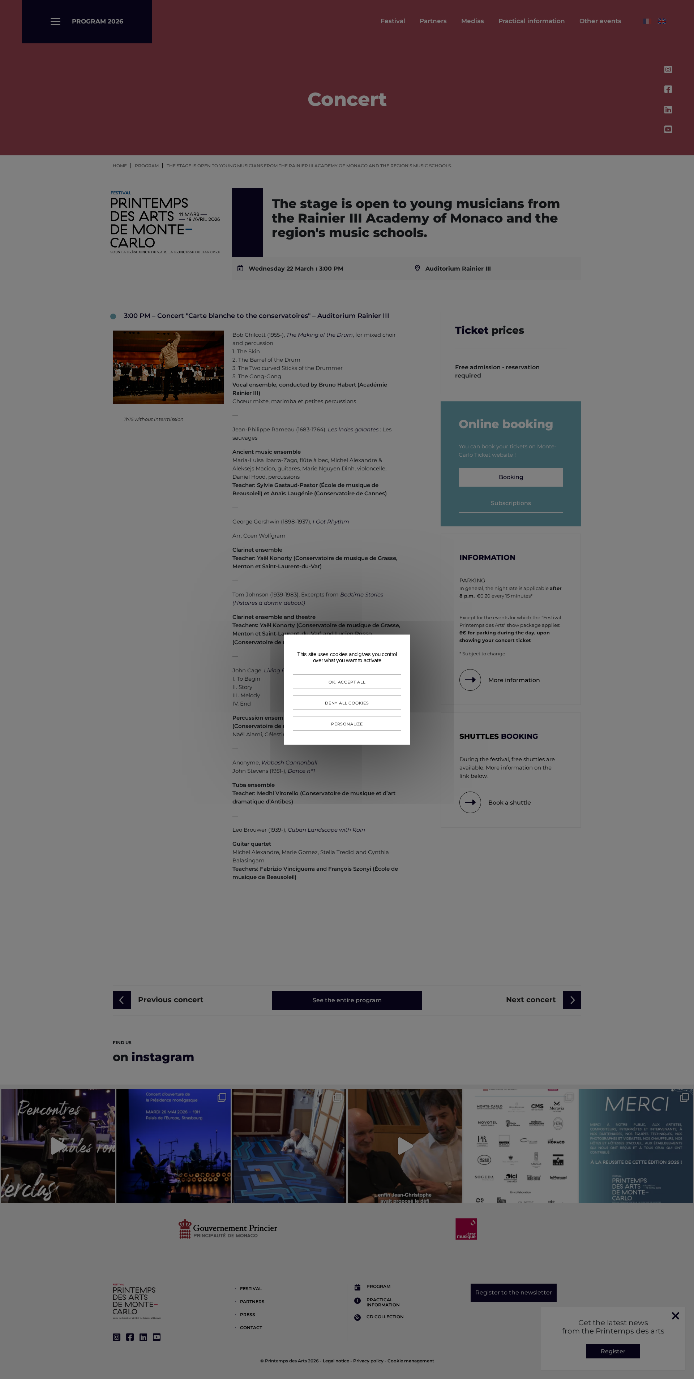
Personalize (347, 723)
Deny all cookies (347, 702)
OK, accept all (347, 681)
